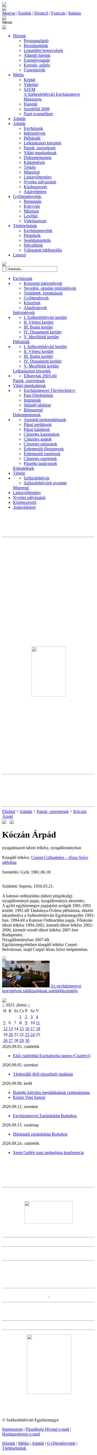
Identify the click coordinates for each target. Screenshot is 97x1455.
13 (11, 1028)
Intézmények (35, 133)
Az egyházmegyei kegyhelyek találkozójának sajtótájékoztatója (41, 988)
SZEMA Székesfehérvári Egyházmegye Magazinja (52, 94)
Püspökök (32, 235)
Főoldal (8, 811)
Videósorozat (35, 221)
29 (21, 1040)
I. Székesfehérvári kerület (45, 317)
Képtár (29, 79)
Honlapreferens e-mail (21, 1434)
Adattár (19, 118)
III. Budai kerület (38, 327)
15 (21, 1028)
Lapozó (19, 255)
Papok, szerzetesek (40, 148)
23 (27, 1034)
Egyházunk (33, 128)
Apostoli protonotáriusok (45, 419)
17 (32, 1028)
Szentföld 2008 (37, 109)
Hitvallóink (33, 245)
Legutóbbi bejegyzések (43, 50)
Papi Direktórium (38, 395)
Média (18, 74)
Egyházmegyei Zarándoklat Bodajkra (45, 1115)
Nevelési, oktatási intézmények (50, 288)
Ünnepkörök (34, 70)
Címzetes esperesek (40, 458)
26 (5, 1040)
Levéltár (31, 216)
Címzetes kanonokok (42, 434)
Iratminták (32, 400)
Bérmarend (33, 410)
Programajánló (36, 40)
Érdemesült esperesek (42, 453)
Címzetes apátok (38, 439)
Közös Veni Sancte (29, 1097)
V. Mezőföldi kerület (41, 337)
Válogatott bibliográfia (43, 250)
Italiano (74, 13)
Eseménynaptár (37, 60)
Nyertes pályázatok (40, 182)
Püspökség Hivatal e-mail (47, 1429)
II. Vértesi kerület (38, 322)
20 (11, 1034)
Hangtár (30, 104)
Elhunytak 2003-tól (40, 375)
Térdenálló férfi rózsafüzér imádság (43, 1074)
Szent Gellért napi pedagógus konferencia (48, 1152)
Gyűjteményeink (27, 196)
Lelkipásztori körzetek (42, 143)
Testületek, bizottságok (43, 293)
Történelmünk (25, 225)
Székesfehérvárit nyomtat (45, 483)
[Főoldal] (4, 9)
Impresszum (12, 1429)
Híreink (19, 36)
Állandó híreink (37, 55)
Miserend (32, 172)
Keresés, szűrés (37, 65)
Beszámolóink (36, 45)
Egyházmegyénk (38, 230)
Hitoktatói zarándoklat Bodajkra (40, 1134)
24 (32, 1034)
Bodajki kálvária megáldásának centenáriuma (51, 1092)
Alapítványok (35, 307)
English (24, 13)
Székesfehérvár (37, 478)
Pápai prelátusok (38, 424)
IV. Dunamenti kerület (42, 332)
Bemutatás (32, 201)
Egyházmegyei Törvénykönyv (49, 390)
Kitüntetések (34, 162)
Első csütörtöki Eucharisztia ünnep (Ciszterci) (51, 1055)
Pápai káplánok (37, 429)
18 (38, 1028)
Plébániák (32, 138)
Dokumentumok (37, 157)
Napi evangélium (38, 113)
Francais (58, 13)
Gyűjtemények (36, 298)
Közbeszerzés (35, 186)
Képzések (32, 302)
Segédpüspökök (37, 240)
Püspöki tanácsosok (40, 463)
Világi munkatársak (40, 152)
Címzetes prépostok (40, 444)
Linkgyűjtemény (38, 177)
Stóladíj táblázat (37, 405)
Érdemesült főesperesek (44, 449)
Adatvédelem (35, 191)
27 (11, 1040)
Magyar (8, 13)
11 (38, 1022)
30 (27, 1040)
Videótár (31, 84)
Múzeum (31, 211)
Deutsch (41, 13)
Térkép (30, 167)
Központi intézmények (43, 283)
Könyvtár (32, 206)
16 (27, 1028)
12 (5, 1028)
